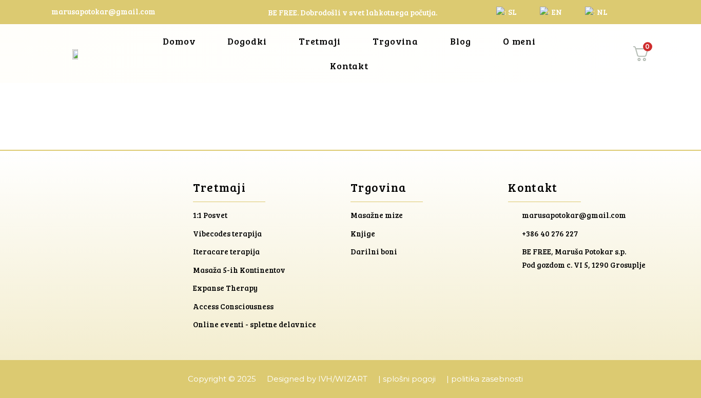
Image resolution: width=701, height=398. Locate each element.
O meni (519, 41)
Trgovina (395, 41)
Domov (179, 41)
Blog (460, 41)
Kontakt (349, 65)
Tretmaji (320, 41)
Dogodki (246, 41)
